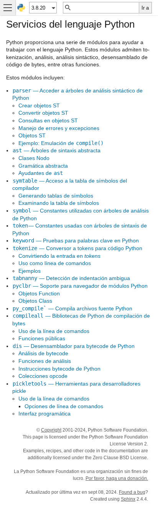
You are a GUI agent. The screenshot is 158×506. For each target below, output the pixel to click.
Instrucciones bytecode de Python (59, 369)
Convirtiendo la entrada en (59, 256)
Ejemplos (29, 271)
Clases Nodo (33, 158)
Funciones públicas (41, 338)
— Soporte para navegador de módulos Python (80, 286)
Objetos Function (39, 293)
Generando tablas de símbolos (55, 196)
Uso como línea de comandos (54, 263)
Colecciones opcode (42, 376)
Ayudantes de (40, 173)
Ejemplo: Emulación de (61, 143)
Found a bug (132, 492)
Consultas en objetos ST (48, 120)
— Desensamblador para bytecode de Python (74, 346)
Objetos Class (35, 301)
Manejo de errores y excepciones (58, 128)
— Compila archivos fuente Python (72, 308)
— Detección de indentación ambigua (71, 278)
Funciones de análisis (44, 361)
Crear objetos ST (39, 105)
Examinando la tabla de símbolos (58, 203)
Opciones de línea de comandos (64, 406)
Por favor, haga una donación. (117, 478)
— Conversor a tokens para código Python (77, 248)
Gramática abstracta (43, 166)
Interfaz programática (44, 413)
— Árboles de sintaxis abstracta (56, 150)
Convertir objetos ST (43, 113)
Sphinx (128, 499)
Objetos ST (32, 135)
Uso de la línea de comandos (53, 331)
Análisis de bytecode (43, 353)
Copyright (51, 430)
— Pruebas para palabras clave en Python (76, 240)
